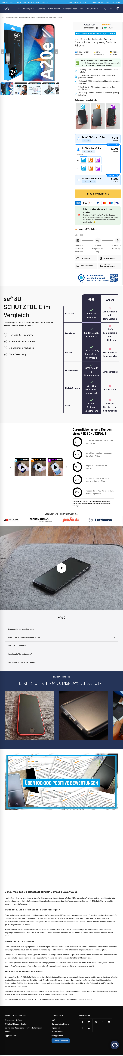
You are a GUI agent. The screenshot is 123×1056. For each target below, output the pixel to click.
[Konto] (111, 8)
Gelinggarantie (57, 1035)
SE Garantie (116, 2)
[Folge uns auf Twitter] (89, 1022)
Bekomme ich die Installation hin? (21, 629)
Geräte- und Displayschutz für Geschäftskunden (23, 1028)
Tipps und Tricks (11, 1035)
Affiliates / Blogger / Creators (16, 1024)
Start (2, 17)
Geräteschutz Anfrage (13, 1020)
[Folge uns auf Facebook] (82, 1022)
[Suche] (105, 8)
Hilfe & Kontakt (54, 9)
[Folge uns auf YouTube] (109, 1022)
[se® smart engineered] (6, 8)
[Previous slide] (11, 467)
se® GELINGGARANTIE (89, 9)
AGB (53, 1020)
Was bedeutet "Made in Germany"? (22, 662)
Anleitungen (27, 9)
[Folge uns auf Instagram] (95, 1022)
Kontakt (8, 1032)
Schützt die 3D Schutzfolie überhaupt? (24, 637)
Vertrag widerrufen (60, 1041)
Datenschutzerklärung (60, 1024)
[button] (6, 88)
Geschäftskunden (70, 9)
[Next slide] (66, 467)
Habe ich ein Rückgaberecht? (20, 654)
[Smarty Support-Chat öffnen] (115, 1045)
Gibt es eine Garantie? (17, 646)
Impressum (56, 1028)
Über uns (41, 9)
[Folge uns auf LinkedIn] (89, 1028)
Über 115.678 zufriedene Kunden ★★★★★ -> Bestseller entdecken (25, 2)
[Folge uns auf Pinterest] (102, 1022)
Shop (15, 9)
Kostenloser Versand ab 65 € (78, 2)
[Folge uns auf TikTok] (82, 1028)
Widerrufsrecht (57, 1032)
